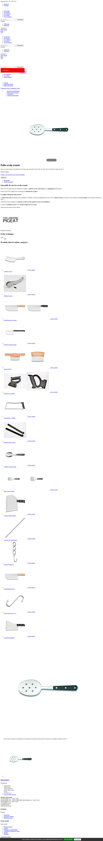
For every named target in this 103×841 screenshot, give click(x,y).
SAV (2, 32)
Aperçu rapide (30, 270)
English (7, 25)
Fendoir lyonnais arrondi (10, 344)
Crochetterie (10, 94)
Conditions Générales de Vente (12, 831)
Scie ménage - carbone (9, 418)
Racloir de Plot (7, 369)
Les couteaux (7, 14)
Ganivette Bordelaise (9, 637)
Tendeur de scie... (8, 296)
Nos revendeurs (8, 16)
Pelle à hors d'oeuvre (9, 491)
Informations (5, 780)
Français (7, 24)
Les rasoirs (6, 15)
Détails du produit (8, 182)
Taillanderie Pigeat (5, 88)
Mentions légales (8, 827)
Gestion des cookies (6, 837)
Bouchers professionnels (13, 91)
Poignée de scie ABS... (10, 393)
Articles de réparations (12, 95)
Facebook (6, 4)
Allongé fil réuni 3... (9, 564)
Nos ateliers (7, 12)
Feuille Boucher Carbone (10, 320)
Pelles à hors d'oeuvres (13, 92)
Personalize (77, 839)
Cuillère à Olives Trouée (10, 466)
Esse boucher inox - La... (10, 613)
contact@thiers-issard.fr (10, 794)
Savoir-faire (7, 11)
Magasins (6, 834)
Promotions (7, 815)
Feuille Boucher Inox (9, 589)
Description (7, 180)
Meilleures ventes (8, 818)
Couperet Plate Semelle (10, 515)
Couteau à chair (8, 271)
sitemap (6, 832)
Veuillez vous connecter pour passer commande (13, 174)
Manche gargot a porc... (10, 442)
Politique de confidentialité (10, 829)
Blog (2, 31)
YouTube (6, 5)
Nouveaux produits (9, 816)
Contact (6, 828)
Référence (3, 230)
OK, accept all (68, 839)
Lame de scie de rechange (10, 540)
